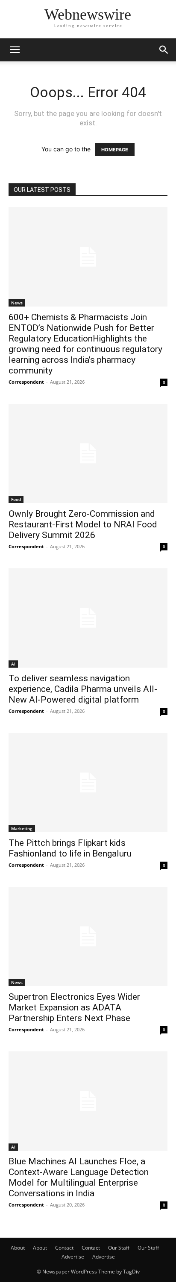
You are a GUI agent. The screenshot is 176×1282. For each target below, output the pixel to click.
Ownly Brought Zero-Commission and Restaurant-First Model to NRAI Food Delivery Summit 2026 (83, 524)
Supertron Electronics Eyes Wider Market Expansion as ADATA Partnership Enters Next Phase (74, 1007)
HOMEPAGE (114, 150)
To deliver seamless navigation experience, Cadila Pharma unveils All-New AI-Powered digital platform (83, 689)
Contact (64, 1247)
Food (16, 499)
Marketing (21, 828)
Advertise (73, 1256)
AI (13, 664)
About (18, 1247)
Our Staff (118, 1247)
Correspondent (26, 382)
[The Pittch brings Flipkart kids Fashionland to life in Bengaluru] (88, 782)
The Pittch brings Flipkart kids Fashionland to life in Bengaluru (70, 848)
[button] (14, 49)
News (17, 303)
